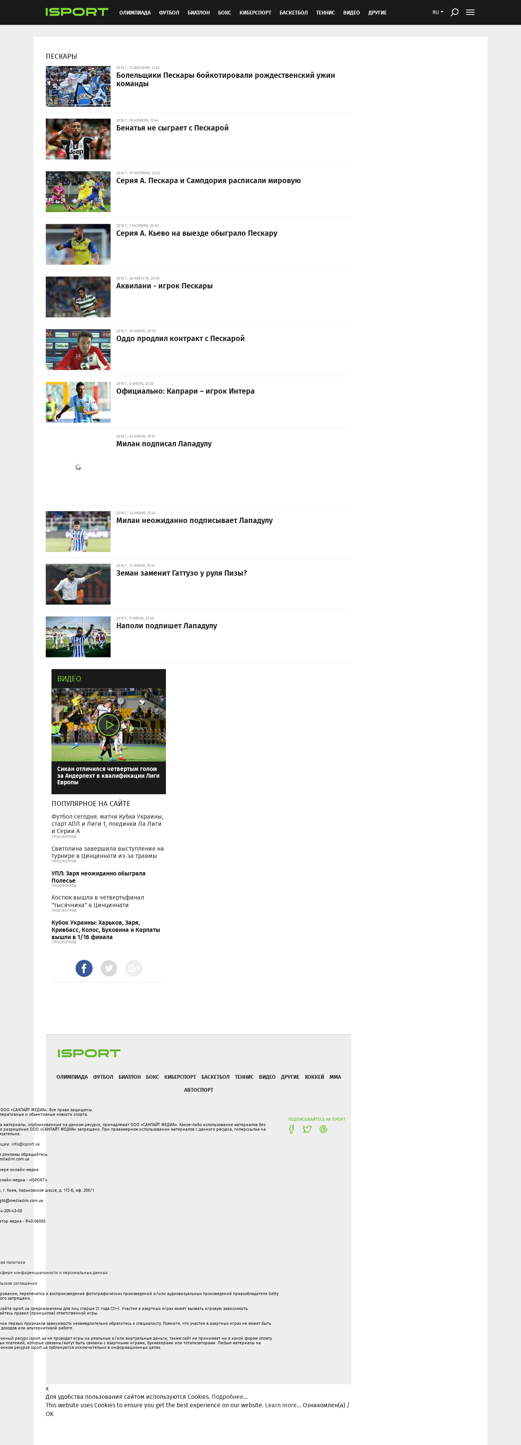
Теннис (325, 12)
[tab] (84, 968)
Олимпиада (135, 12)
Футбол (169, 12)
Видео (69, 678)
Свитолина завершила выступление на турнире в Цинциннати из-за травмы (107, 852)
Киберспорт (255, 12)
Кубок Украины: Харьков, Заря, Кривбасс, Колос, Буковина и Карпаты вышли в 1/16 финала (105, 929)
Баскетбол (294, 12)
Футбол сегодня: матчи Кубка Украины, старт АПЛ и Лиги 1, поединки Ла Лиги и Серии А (107, 823)
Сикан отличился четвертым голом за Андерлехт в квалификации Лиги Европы (108, 775)
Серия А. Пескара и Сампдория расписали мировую (208, 180)
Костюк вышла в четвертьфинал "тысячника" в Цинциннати (97, 901)
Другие (377, 12)
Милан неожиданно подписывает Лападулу (194, 520)
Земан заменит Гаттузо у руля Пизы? (181, 572)
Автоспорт (198, 1090)
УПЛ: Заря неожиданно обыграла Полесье (98, 876)
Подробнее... (230, 1396)
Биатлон (199, 12)
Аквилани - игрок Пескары (164, 285)
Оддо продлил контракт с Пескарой (180, 338)
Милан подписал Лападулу (164, 443)
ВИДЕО (351, 12)
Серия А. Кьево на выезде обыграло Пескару (196, 232)
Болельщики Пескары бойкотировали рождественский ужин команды (225, 79)
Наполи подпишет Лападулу (166, 625)
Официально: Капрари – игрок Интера (185, 390)
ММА (335, 1077)
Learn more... (283, 1405)
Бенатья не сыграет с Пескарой (172, 127)
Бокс (224, 12)
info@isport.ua (25, 1144)
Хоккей (314, 1077)
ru (436, 12)
